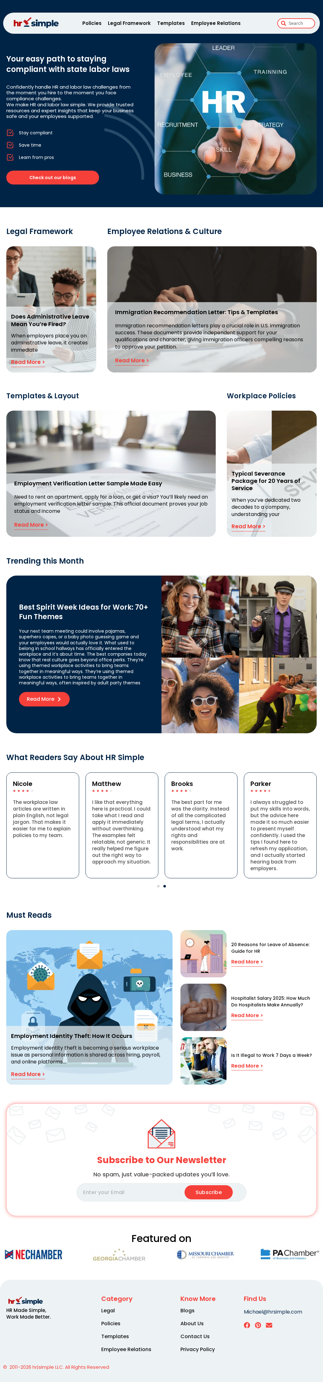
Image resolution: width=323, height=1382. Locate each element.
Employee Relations (216, 23)
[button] (158, 886)
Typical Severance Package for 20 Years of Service (266, 481)
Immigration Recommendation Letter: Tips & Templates (196, 312)
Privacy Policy (197, 1349)
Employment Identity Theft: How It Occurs (71, 1036)
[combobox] (296, 23)
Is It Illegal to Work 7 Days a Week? (271, 1055)
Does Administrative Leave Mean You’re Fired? (50, 320)
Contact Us (195, 1336)
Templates (171, 23)
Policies (92, 23)
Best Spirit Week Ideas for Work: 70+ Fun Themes (83, 612)
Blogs (187, 1310)
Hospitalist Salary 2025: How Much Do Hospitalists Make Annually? (270, 1001)
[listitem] (33, 1313)
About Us (192, 1323)
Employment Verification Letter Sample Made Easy (88, 483)
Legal (108, 1310)
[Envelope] (269, 1325)
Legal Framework (129, 23)
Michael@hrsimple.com (273, 1311)
